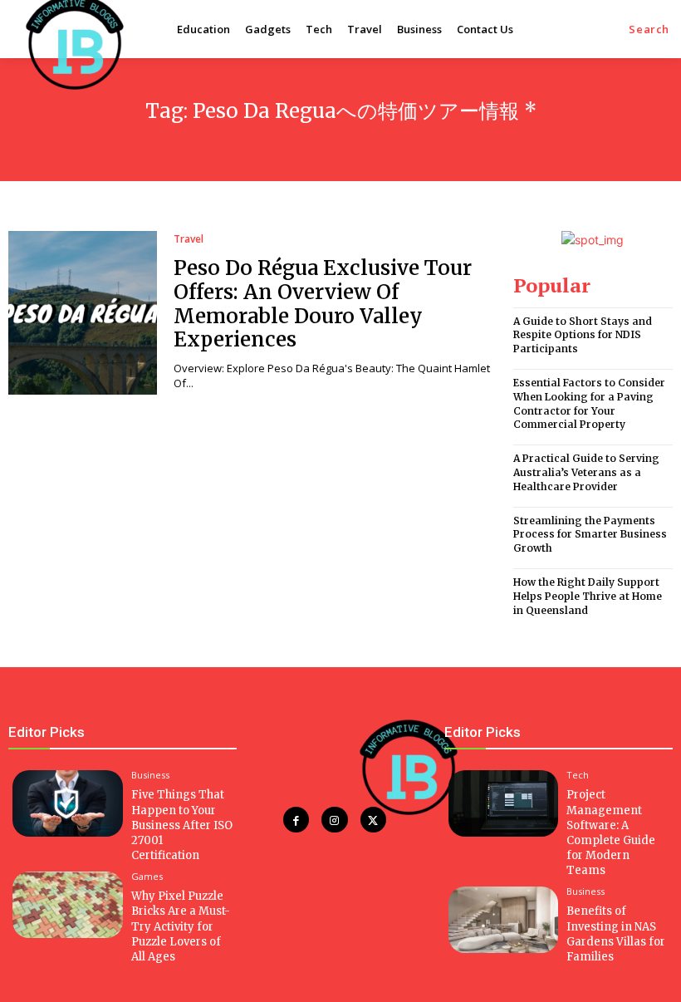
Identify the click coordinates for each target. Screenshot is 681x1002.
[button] (649, 29)
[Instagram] (334, 820)
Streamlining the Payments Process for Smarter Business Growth (590, 534)
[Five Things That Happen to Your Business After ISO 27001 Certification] (67, 803)
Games (147, 876)
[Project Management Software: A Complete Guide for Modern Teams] (503, 803)
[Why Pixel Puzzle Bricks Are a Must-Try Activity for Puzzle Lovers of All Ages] (67, 905)
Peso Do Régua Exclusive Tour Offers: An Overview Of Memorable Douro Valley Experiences (323, 303)
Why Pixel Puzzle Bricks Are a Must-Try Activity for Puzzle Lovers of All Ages (180, 926)
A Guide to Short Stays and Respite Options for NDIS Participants (582, 335)
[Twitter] (373, 820)
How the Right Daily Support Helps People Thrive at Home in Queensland (587, 596)
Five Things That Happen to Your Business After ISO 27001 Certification (182, 825)
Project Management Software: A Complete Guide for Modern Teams (610, 832)
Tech (577, 774)
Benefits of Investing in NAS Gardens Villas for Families (615, 934)
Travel (188, 239)
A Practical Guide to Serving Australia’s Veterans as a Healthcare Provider (586, 472)
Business (150, 774)
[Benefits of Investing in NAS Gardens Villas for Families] (503, 920)
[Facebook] (296, 820)
